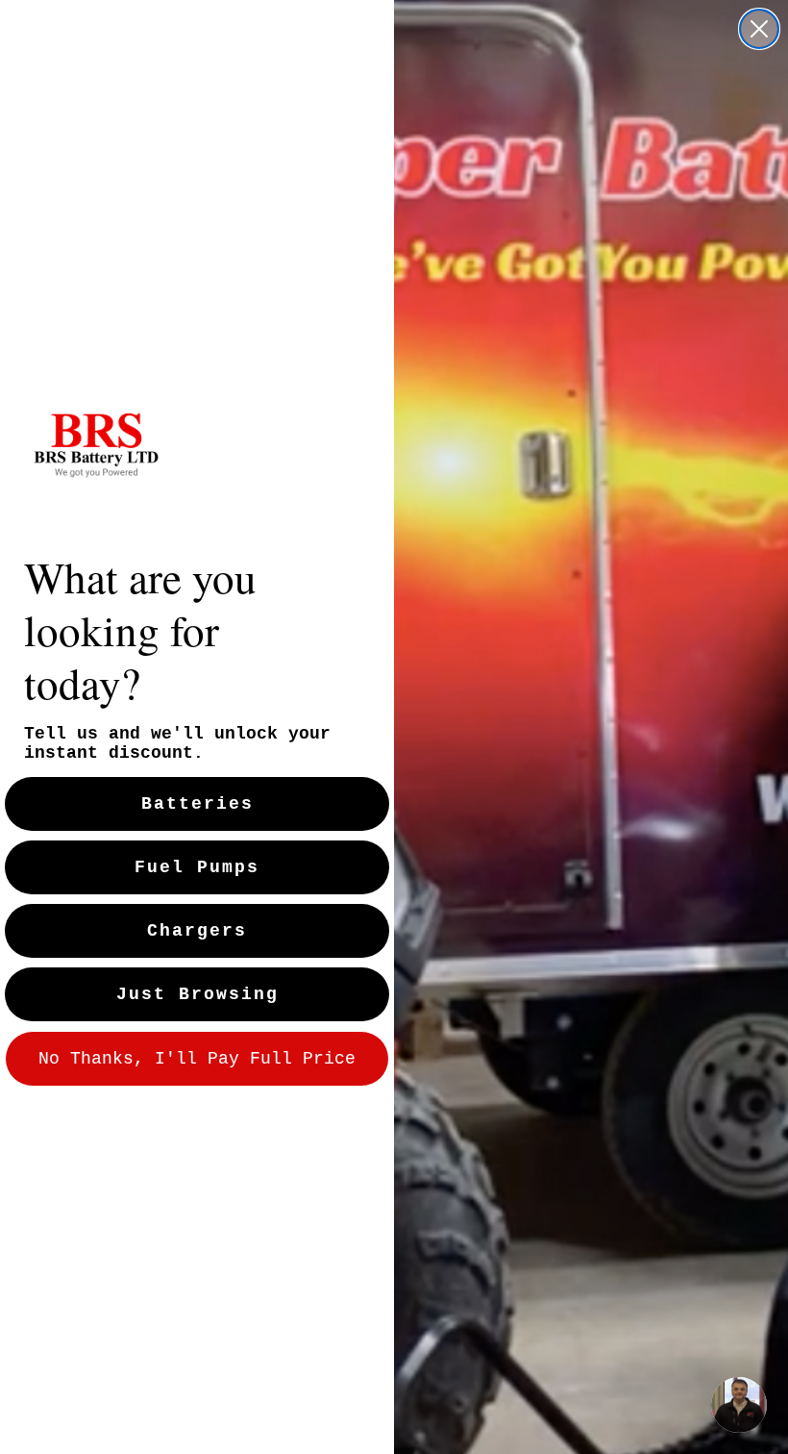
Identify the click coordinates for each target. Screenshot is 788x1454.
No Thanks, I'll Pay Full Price (197, 1058)
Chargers (197, 930)
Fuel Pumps (197, 867)
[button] (739, 1405)
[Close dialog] (759, 29)
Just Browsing (197, 994)
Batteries (197, 804)
